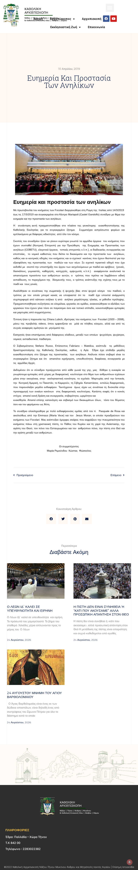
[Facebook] (106, 18)
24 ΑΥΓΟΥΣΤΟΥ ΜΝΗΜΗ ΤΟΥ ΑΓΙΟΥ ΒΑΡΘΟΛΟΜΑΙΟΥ (34, 695)
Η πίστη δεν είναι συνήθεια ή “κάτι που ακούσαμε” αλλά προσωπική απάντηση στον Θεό (101, 610)
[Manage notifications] (129, 862)
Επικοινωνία (96, 27)
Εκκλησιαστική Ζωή (63, 27)
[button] (110, 8)
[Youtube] (113, 18)
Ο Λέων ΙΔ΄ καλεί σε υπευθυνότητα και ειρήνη (29, 609)
